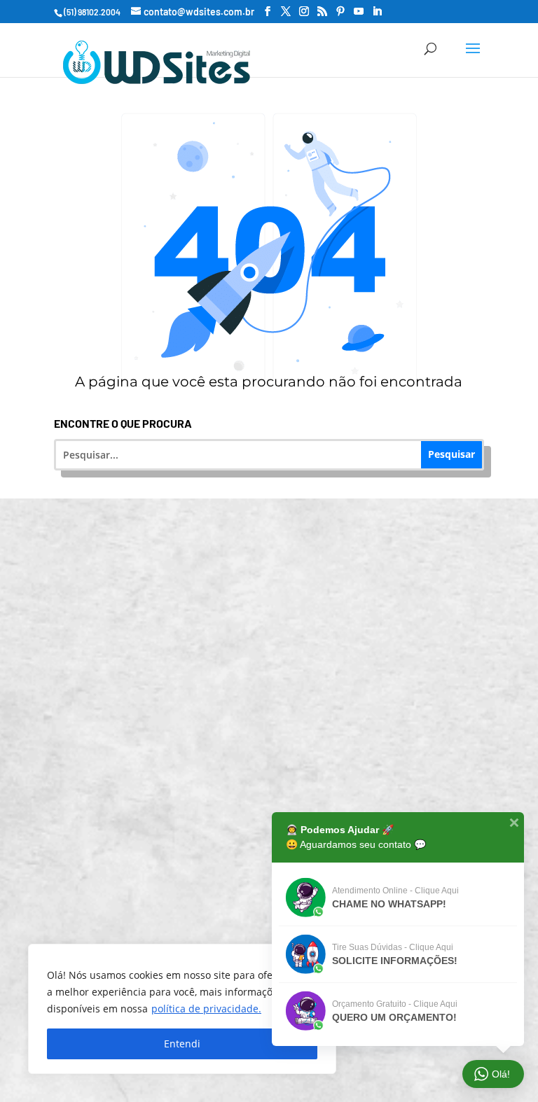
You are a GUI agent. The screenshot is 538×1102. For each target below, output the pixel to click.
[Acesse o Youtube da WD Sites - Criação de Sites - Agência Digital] (359, 11)
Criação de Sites (277, 556)
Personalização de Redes (278, 883)
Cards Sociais (278, 938)
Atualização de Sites (278, 610)
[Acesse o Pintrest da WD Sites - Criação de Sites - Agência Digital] (340, 11)
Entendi (182, 1043)
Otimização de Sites (278, 665)
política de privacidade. (206, 1008)
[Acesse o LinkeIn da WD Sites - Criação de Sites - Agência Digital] (377, 11)
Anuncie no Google (277, 720)
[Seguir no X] (360, 1052)
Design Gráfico (278, 829)
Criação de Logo (278, 774)
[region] (182, 1009)
